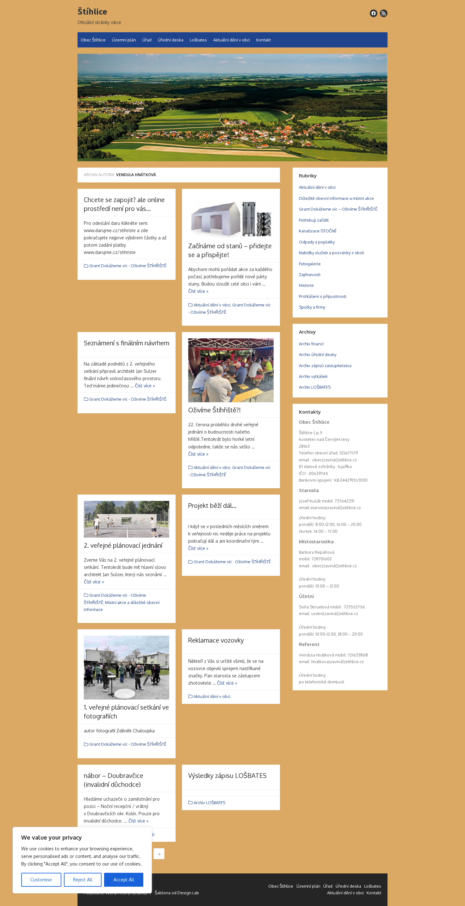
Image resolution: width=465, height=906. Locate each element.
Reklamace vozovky (216, 640)
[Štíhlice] (233, 107)
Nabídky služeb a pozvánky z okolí (331, 252)
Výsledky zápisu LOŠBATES (227, 775)
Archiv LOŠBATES (209, 802)
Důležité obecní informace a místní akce (336, 198)
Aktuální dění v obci (231, 39)
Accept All (124, 879)
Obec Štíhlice (93, 39)
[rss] (384, 13)
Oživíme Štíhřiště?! (214, 410)
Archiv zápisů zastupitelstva (325, 365)
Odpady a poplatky (317, 241)
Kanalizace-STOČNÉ (318, 230)
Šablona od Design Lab (177, 892)
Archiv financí (311, 343)
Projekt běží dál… (212, 505)
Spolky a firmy (312, 307)
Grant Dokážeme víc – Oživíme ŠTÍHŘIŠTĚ (338, 209)
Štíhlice (92, 11)
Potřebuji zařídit (314, 220)
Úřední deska (170, 39)
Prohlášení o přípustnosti (322, 296)
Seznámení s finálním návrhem (126, 343)
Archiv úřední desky (317, 354)
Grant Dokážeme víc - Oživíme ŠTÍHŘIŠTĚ (127, 265)
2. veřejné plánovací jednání (123, 545)
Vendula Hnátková (136, 174)
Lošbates (198, 39)
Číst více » (198, 291)
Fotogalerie (310, 263)
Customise (41, 879)
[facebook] (373, 13)
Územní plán (124, 39)
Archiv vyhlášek (313, 376)
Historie (306, 285)
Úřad (147, 39)
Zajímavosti (309, 274)
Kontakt (263, 39)
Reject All (82, 879)
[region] (82, 860)
